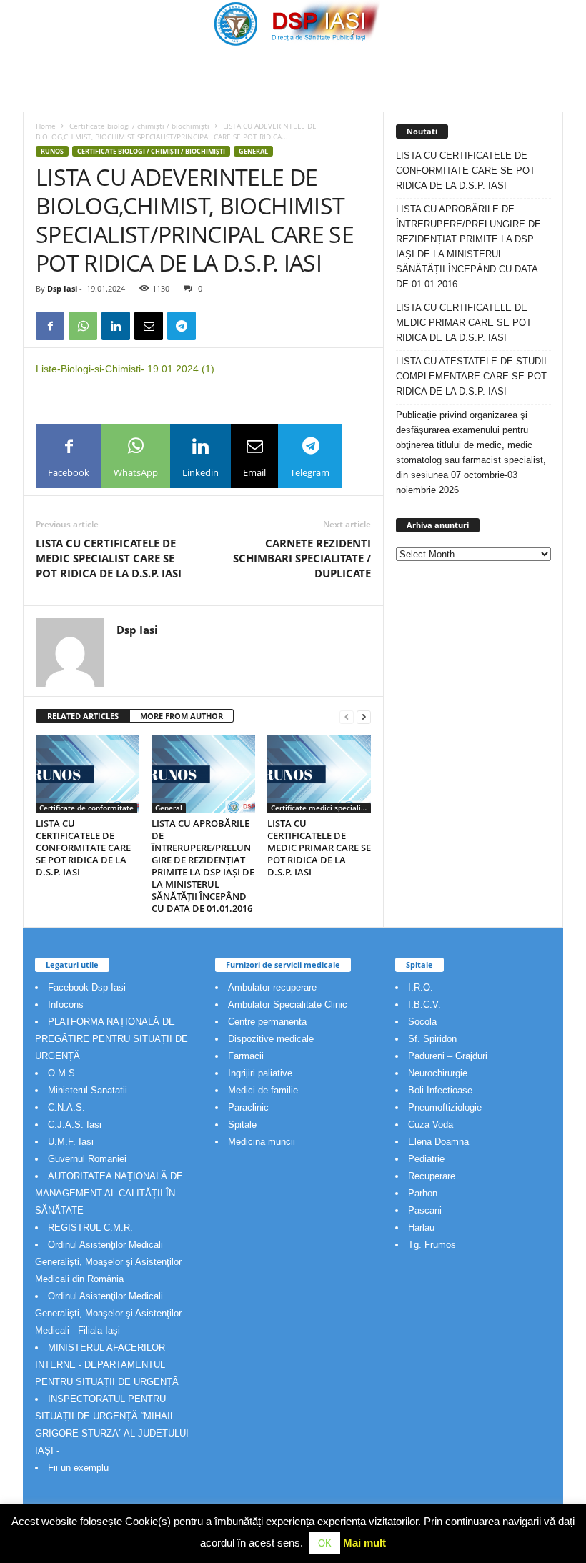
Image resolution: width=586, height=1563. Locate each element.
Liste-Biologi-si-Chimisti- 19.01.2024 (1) (125, 368)
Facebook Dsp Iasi (87, 987)
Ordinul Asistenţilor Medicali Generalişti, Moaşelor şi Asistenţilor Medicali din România (108, 1261)
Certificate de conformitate (86, 808)
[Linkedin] (115, 326)
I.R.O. (420, 987)
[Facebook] (50, 326)
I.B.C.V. (424, 1004)
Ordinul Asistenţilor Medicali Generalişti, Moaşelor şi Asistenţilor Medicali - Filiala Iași (108, 1313)
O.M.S (61, 1073)
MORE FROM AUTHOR (181, 715)
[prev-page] (346, 716)
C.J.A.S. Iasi (74, 1124)
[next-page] (364, 716)
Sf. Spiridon (432, 1038)
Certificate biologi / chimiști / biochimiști (139, 126)
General (253, 151)
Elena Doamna (438, 1141)
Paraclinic (248, 1107)
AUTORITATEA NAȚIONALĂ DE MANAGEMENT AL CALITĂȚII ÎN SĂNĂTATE (109, 1193)
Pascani (425, 1210)
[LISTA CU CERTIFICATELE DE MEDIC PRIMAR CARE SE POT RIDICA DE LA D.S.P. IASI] (319, 774)
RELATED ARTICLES (83, 715)
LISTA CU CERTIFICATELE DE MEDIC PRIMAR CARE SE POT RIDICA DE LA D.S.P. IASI (319, 847)
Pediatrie (426, 1158)
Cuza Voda (430, 1124)
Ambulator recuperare (272, 987)
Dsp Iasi (62, 288)
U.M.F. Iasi (71, 1141)
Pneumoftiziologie (445, 1107)
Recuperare (431, 1176)
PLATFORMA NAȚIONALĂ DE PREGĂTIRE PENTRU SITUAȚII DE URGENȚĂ (111, 1038)
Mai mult (364, 1543)
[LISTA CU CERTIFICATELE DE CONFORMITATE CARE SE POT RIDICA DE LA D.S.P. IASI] (87, 774)
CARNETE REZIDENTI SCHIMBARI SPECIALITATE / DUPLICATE (302, 558)
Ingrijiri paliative (260, 1073)
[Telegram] (181, 326)
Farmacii (246, 1056)
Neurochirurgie (437, 1073)
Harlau (421, 1227)
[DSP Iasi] (293, 23)
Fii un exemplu (78, 1467)
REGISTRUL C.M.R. (90, 1227)
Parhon (422, 1193)
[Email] (148, 326)
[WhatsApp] (83, 326)
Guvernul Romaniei (87, 1158)
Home (46, 126)
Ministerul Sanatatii (87, 1090)
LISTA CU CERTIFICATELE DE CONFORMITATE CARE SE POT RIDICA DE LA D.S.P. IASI (83, 847)
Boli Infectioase (440, 1090)
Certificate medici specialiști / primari (321, 808)
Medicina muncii (261, 1141)
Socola (422, 1021)
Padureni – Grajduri (447, 1056)
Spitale (242, 1124)
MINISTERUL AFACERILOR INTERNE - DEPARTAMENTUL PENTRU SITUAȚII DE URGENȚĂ (107, 1364)
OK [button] (325, 1543)
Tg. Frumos (432, 1244)
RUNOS (52, 151)
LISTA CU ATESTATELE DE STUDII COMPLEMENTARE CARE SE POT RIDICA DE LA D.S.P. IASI (471, 376)
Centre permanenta (267, 1021)
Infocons (66, 1004)
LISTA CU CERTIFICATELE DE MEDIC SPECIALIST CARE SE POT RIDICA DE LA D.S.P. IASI (109, 558)
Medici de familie (263, 1090)
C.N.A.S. (66, 1107)
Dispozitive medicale (271, 1038)
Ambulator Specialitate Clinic (287, 1004)
